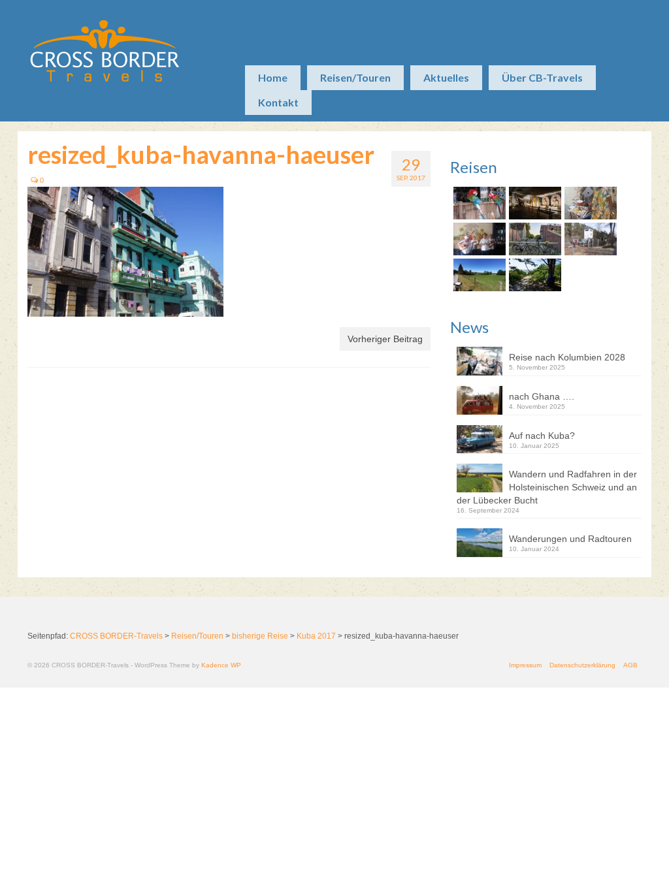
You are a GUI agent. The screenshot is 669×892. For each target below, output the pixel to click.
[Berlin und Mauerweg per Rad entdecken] (589, 239)
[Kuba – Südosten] (478, 239)
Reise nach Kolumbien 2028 (567, 357)
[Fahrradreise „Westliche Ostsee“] (533, 275)
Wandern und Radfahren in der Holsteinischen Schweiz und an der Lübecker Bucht (547, 487)
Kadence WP (221, 665)
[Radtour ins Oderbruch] (533, 239)
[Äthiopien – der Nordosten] (589, 203)
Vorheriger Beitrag (385, 339)
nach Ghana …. (541, 396)
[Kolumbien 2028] (478, 203)
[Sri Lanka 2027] (533, 203)
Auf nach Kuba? (542, 435)
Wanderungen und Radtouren (570, 539)
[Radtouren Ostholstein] (478, 275)
